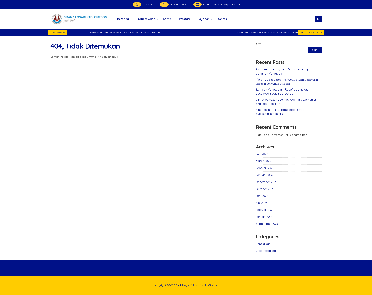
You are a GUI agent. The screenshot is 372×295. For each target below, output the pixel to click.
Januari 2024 (264, 217)
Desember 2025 (266, 182)
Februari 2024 (265, 210)
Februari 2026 (265, 168)
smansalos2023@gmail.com (221, 4)
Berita (167, 19)
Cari (258, 44)
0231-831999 (178, 4)
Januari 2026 (264, 175)
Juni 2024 (262, 196)
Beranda (123, 19)
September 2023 (267, 224)
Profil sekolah (146, 19)
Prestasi (184, 19)
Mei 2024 (262, 203)
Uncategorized (266, 251)
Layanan (204, 19)
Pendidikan (263, 244)
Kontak (222, 19)
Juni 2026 (262, 154)
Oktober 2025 (265, 189)
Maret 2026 (263, 161)
